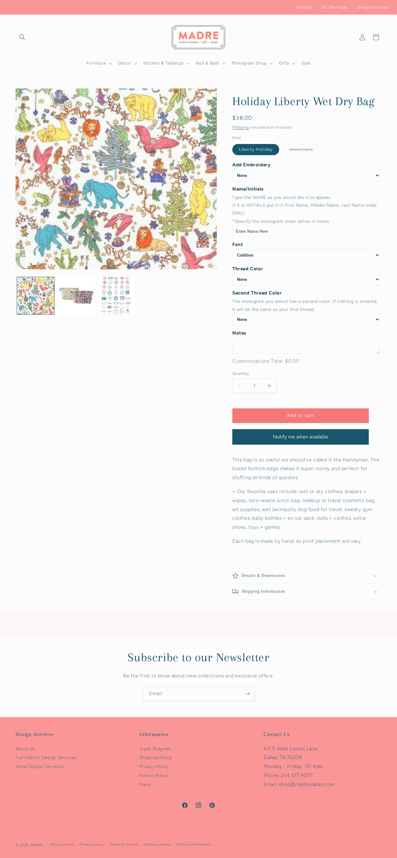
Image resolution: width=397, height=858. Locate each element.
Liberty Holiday (256, 149)
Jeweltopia (304, 150)
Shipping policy (157, 845)
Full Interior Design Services (46, 758)
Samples (304, 7)
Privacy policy (92, 845)
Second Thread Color (257, 293)
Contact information (193, 845)
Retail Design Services (40, 766)
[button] (22, 37)
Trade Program (155, 749)
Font (237, 244)
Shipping (240, 127)
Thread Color (247, 269)
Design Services (373, 7)
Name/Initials (248, 189)
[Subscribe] (247, 693)
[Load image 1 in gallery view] (35, 295)
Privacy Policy (154, 766)
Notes (239, 333)
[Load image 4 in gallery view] (116, 295)
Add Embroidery (251, 165)
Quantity (240, 373)
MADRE (36, 845)
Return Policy (154, 775)
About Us (25, 749)
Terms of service (124, 845)
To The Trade (335, 7)
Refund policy (62, 845)
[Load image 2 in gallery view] (76, 295)
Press (145, 784)
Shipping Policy (156, 758)
